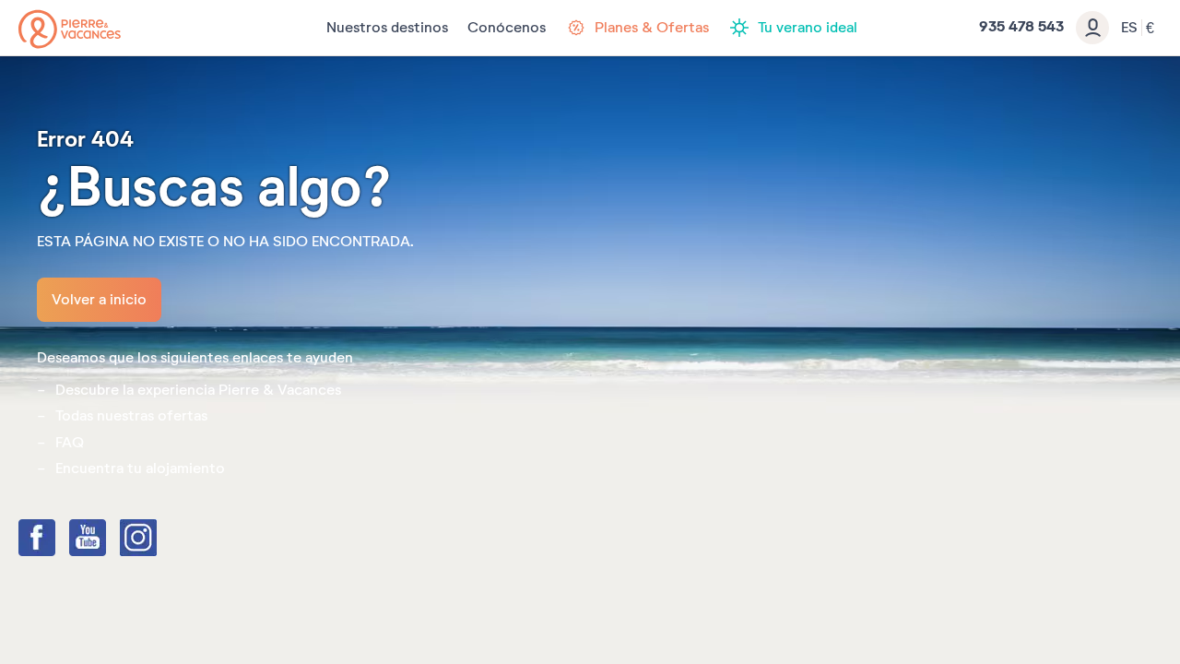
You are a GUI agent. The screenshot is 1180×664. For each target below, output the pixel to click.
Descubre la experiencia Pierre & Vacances (198, 390)
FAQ (69, 442)
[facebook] (55, 539)
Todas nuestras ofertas (131, 416)
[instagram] (156, 539)
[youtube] (106, 539)
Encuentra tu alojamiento (140, 468)
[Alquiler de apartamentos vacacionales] (69, 29)
